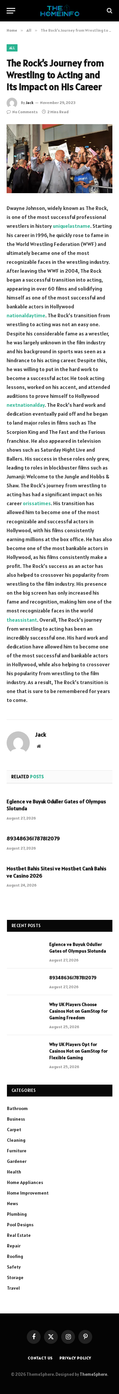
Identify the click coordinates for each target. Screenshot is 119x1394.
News (12, 1203)
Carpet (14, 1130)
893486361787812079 (33, 838)
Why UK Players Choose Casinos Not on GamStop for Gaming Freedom (78, 1011)
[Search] (108, 10)
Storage (15, 1277)
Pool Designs (20, 1225)
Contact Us (40, 1357)
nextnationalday (26, 404)
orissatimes (37, 503)
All (12, 48)
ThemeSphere (93, 1374)
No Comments (25, 111)
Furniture (16, 1151)
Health (14, 1172)
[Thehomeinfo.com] (59, 10)
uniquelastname (71, 226)
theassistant (22, 619)
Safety (14, 1267)
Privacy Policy (75, 1357)
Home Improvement (28, 1193)
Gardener (16, 1161)
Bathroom (17, 1108)
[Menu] (11, 10)
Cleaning (16, 1140)
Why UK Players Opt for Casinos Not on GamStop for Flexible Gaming (78, 1051)
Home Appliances (25, 1182)
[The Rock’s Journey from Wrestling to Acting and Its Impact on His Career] (59, 158)
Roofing (15, 1256)
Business (16, 1119)
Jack (29, 102)
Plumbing (17, 1214)
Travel (13, 1288)
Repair (13, 1246)
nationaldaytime (26, 315)
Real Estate (19, 1235)
